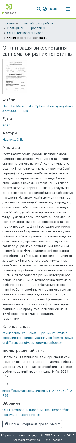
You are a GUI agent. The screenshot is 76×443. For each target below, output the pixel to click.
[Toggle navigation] (68, 9)
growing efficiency (49, 342)
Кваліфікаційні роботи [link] (36, 23)
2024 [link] (6, 125)
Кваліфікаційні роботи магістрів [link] (27, 28)
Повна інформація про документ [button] (34, 424)
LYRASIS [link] (68, 435)
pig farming (56, 338)
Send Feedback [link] (53, 440)
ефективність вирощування (24, 338)
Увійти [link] (53, 9)
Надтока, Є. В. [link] (12, 139)
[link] (38, 108)
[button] (9, 9)
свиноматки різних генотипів (45, 333)
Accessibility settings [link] (26, 440)
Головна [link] (8, 23)
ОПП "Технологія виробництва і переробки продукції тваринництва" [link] (27, 33)
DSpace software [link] (13, 435)
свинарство (11, 333)
